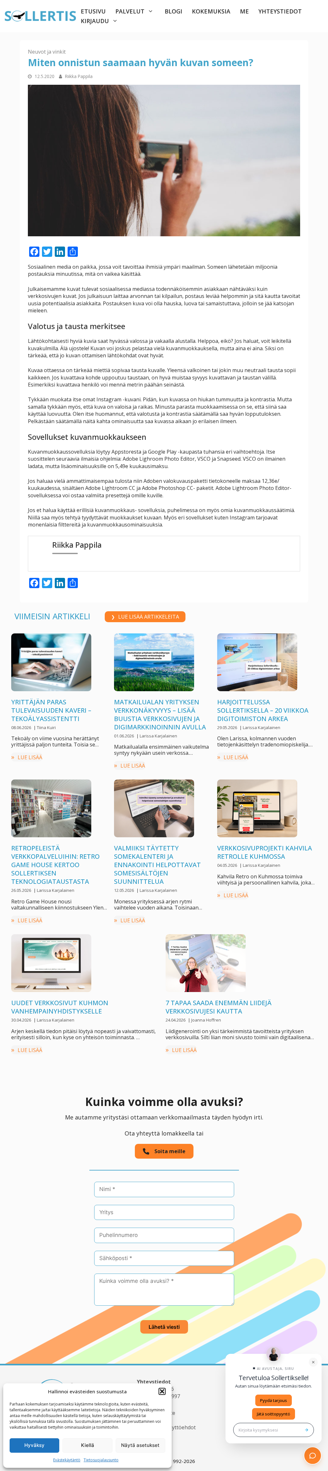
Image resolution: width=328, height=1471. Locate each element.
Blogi (173, 11)
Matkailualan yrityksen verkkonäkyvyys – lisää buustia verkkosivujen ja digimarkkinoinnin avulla (160, 714)
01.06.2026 (124, 736)
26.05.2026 (21, 890)
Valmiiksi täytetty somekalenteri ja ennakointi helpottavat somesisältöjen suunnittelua (157, 865)
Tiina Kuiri (46, 727)
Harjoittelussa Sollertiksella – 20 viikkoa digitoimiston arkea (262, 710)
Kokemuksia (211, 11)
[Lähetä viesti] (306, 1430)
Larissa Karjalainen (158, 736)
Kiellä (87, 1445)
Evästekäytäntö (66, 1460)
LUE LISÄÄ (30, 757)
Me (244, 11)
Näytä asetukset (140, 1445)
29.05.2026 (227, 727)
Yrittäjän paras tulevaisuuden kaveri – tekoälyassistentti (51, 710)
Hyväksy (34, 1445)
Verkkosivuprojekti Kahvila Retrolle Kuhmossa (265, 852)
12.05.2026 (124, 890)
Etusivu (93, 11)
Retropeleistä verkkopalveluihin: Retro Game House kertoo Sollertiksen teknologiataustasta (55, 865)
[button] (162, 1391)
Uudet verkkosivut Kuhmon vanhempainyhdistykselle (59, 1006)
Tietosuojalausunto (101, 1460)
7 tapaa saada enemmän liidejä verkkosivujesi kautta (219, 1006)
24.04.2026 (176, 1020)
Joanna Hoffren (206, 1020)
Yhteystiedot (280, 11)
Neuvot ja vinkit (47, 51)
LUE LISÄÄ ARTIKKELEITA (148, 616)
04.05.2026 (227, 865)
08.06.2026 (21, 727)
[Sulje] (313, 1362)
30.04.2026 (21, 1020)
